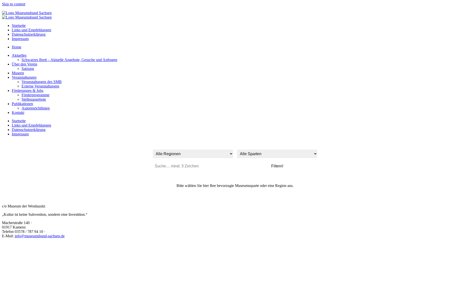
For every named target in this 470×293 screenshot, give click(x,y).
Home (16, 47)
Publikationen (22, 104)
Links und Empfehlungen (31, 30)
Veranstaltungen (24, 77)
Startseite (19, 25)
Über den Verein (24, 64)
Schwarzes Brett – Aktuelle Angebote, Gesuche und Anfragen (69, 60)
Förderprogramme (35, 95)
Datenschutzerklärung (29, 34)
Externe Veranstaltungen (40, 86)
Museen (18, 73)
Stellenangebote (34, 99)
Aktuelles (19, 55)
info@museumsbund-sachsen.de (40, 236)
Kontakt (18, 112)
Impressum (20, 39)
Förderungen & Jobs (27, 90)
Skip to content (13, 4)
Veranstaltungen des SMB (42, 82)
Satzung (28, 68)
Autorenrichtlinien (36, 108)
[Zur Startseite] (27, 13)
